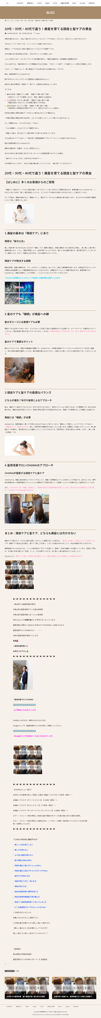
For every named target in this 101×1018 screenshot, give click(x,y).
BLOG (60, 1006)
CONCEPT (9, 1006)
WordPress (42, 1014)
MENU (34, 1006)
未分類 (17, 971)
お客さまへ (19, 1006)
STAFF (27, 1006)
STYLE (41, 1006)
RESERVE (75, 1006)
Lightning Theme (50, 1014)
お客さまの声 (50, 1006)
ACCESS (67, 1006)
